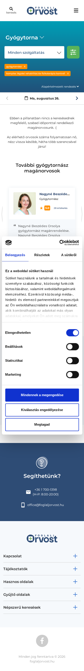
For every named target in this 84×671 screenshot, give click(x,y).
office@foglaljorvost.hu (45, 505)
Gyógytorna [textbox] (22, 37)
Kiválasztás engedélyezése (42, 410)
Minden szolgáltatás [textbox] (26, 52)
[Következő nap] (76, 98)
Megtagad (42, 424)
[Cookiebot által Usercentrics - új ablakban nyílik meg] (60, 243)
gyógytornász (14, 66)
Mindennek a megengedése (42, 395)
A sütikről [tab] (68, 255)
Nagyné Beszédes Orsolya (60, 194)
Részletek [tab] (42, 255)
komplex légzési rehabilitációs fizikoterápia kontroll (35, 73)
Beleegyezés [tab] (15, 255)
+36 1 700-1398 (45, 490)
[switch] (72, 346)
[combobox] (24, 38)
